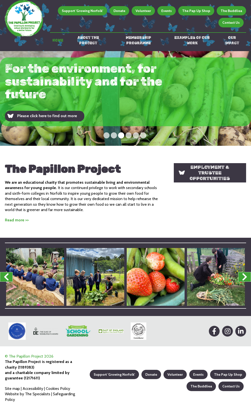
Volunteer (143, 11)
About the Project (88, 40)
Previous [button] (6, 277)
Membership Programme (138, 40)
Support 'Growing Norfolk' (82, 11)
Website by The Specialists (27, 394)
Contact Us (231, 22)
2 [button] (114, 135)
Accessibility (33, 388)
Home (57, 40)
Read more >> (17, 220)
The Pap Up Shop (196, 11)
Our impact (232, 40)
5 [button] (136, 135)
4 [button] (129, 135)
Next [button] (244, 277)
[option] (125, 98)
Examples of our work (192, 40)
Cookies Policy (58, 388)
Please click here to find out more (47, 115)
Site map (12, 388)
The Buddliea (231, 11)
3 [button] (121, 135)
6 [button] (143, 135)
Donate (119, 11)
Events (166, 11)
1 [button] (106, 135)
